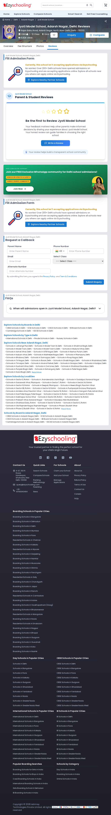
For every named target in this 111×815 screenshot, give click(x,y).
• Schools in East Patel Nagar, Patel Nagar (23, 394)
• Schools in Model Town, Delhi (18, 349)
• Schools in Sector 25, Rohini (81, 394)
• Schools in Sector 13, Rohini (17, 385)
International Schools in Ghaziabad (29, 740)
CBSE (23, 34)
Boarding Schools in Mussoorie (26, 563)
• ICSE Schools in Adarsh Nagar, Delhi (56, 416)
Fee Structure (25, 46)
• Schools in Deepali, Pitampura (44, 385)
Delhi (16, 20)
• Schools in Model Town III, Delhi (48, 346)
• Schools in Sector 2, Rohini (74, 403)
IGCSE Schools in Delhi (43, 331)
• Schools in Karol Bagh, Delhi (18, 372)
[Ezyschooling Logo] (17, 5)
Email (10, 256)
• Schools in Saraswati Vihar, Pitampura (22, 382)
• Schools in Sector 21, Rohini (55, 394)
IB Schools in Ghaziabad (68, 740)
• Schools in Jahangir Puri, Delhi (19, 346)
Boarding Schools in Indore (25, 600)
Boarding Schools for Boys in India (28, 774)
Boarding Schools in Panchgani (27, 572)
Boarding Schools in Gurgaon (26, 637)
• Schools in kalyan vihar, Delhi (18, 354)
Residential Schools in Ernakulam (27, 623)
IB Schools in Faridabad (67, 744)
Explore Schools (22, 14)
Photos (40, 46)
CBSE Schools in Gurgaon (68, 682)
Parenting (37, 487)
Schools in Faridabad (22, 691)
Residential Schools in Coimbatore (28, 595)
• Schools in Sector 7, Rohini (53, 382)
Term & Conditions (68, 276)
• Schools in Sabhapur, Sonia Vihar (20, 397)
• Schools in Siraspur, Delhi (71, 363)
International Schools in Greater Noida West (32, 758)
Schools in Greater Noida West (26, 705)
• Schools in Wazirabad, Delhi (94, 360)
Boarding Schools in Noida (25, 619)
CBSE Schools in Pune (66, 673)
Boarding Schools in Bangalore (27, 517)
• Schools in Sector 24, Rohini (79, 382)
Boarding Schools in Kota (24, 647)
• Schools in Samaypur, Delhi (42, 357)
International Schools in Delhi (25, 716)
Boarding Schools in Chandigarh (27, 582)
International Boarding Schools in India (30, 783)
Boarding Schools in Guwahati (26, 642)
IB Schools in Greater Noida (69, 754)
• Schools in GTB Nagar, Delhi (45, 352)
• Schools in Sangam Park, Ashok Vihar (86, 391)
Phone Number (61, 246)
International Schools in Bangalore (28, 721)
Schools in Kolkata (21, 677)
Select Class (59, 256)
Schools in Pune (20, 673)
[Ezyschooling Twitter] (63, 457)
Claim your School (62, 470)
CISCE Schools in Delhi (58, 328)
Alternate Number (17, 266)
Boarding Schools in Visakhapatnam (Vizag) (33, 605)
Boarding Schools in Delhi (24, 526)
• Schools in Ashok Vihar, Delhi (18, 352)
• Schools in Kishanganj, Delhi (47, 369)
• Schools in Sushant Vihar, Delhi (19, 366)
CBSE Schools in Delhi (15, 328)
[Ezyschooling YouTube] (70, 457)
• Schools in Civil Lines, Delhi (47, 366)
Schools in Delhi (20, 663)
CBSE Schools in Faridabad (69, 691)
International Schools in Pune (25, 726)
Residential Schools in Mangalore (27, 614)
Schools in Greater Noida (24, 701)
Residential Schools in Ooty (25, 577)
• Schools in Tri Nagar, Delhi (17, 360)
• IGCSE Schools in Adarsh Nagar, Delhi (63, 422)
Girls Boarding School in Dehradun (28, 788)
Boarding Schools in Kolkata (25, 544)
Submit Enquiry (94, 282)
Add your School (61, 475)
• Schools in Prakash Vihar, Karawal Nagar (23, 400)
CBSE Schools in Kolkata (67, 677)
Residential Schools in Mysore (26, 549)
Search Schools (40, 470)
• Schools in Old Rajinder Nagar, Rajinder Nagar (26, 406)
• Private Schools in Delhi (43, 338)
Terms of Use (80, 484)
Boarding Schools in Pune (24, 535)
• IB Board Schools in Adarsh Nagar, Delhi (58, 419)
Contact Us (79, 489)
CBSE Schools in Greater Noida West (72, 705)
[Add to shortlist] (54, 35)
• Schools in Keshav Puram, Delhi (73, 352)
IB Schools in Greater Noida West (71, 758)
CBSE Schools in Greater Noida (70, 701)
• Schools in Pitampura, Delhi (77, 354)
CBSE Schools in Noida (67, 696)
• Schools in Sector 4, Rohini (48, 408)
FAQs (76, 498)
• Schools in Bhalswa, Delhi (17, 357)
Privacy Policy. (49, 276)
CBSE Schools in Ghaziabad (69, 687)
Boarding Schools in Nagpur (25, 628)
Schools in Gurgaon (22, 682)
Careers (77, 494)
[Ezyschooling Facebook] (48, 457)
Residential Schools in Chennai (26, 540)
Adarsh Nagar (27, 20)
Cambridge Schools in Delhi (18, 331)
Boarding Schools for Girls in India (28, 769)
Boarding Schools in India (68, 774)
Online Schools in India (67, 779)
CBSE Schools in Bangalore (69, 668)
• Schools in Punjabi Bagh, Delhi (19, 369)
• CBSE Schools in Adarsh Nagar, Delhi (22, 416)
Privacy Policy (80, 475)
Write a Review (57, 143)
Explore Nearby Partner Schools (47, 79)
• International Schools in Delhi (18, 338)
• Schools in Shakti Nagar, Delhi (66, 360)
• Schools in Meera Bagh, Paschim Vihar (77, 385)
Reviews (52, 46)
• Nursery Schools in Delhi (66, 338)
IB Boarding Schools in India (25, 793)
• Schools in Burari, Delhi (40, 360)
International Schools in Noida (26, 749)
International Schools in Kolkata (27, 730)
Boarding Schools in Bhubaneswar (28, 609)
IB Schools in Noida (65, 749)
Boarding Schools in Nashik (25, 651)
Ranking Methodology (39, 481)
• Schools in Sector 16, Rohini (54, 391)
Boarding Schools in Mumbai (26, 531)
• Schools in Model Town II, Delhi (46, 349)
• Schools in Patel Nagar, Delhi (74, 369)
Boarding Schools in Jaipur (25, 586)
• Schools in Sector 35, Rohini (49, 397)
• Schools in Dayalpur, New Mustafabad (61, 400)
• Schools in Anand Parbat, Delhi (44, 363)
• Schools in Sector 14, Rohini (76, 397)
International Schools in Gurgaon (27, 735)
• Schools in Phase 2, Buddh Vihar (20, 408)
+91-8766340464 (22, 490)
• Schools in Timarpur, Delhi (17, 363)
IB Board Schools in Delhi (81, 328)
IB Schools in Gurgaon (66, 735)
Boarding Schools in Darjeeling (26, 554)
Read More (36, 372)
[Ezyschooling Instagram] (55, 457)
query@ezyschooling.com (23, 484)
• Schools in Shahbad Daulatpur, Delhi (77, 366)
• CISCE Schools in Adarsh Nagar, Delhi (22, 419)
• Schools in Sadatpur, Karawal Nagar (82, 379)
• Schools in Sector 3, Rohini (17, 379)
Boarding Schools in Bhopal (25, 633)
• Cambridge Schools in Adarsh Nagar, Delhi (24, 422)
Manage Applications (59, 481)
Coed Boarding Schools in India (27, 779)
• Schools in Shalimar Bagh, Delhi (77, 346)
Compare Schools (41, 475)
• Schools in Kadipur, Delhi (95, 363)
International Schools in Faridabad (28, 744)
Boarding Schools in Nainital (25, 558)
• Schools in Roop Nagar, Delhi (69, 357)
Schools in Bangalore (22, 668)
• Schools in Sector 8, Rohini (44, 388)
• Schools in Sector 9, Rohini (49, 403)
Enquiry (71, 35)
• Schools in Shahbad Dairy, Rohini (20, 403)
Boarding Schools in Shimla (25, 568)
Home (6, 14)
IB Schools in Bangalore (67, 721)
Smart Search (75, 14)
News (35, 491)
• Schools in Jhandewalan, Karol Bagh (47, 379)
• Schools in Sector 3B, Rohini (17, 388)
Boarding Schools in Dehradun (26, 521)
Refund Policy (80, 480)
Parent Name (14, 246)
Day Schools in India (66, 769)
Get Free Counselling (97, 14)
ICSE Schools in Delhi (37, 328)
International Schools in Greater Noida (30, 754)
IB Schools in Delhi (65, 716)
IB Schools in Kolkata (66, 730)
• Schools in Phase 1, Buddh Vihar (62, 406)
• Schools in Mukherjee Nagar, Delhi (48, 354)
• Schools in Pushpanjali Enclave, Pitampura (76, 388)
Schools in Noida (20, 696)
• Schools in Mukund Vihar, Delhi (75, 349)
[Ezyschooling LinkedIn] (40, 457)
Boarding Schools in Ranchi (25, 591)
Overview (8, 46)
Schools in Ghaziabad (23, 687)
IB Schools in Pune (65, 726)
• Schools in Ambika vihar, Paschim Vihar (23, 391)
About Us (78, 470)
